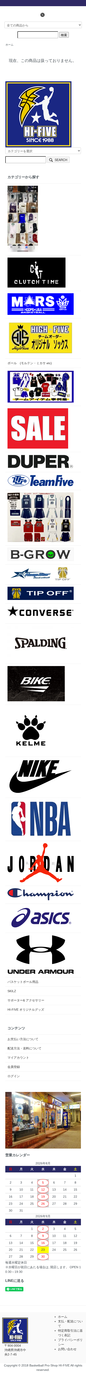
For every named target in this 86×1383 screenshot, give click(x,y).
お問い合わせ (67, 1349)
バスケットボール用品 (22, 982)
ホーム (9, 44)
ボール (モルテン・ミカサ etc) (29, 363)
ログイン (13, 1076)
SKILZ (11, 991)
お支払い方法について (22, 1039)
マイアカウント (18, 1057)
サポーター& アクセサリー (25, 1000)
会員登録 (13, 1067)
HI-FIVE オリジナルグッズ (25, 1009)
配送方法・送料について (24, 1048)
